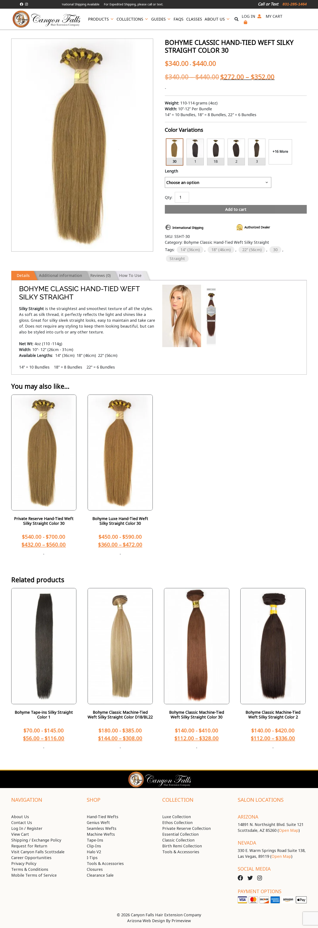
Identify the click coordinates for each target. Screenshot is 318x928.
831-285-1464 (295, 4)
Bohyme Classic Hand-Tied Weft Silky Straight (226, 242)
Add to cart (235, 209)
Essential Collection (180, 834)
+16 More (280, 151)
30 (275, 249)
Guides (158, 19)
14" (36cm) (190, 249)
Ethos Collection (177, 822)
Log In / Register (26, 828)
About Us (215, 19)
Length (171, 171)
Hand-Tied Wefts (102, 816)
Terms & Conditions (29, 869)
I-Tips (92, 857)
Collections (130, 19)
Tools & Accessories (105, 863)
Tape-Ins (95, 840)
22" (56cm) (252, 249)
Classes (194, 19)
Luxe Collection (176, 816)
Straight (177, 258)
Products (98, 19)
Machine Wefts (101, 834)
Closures (95, 869)
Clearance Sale (100, 875)
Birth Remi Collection (182, 845)
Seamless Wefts (101, 828)
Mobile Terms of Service (34, 875)
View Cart (20, 834)
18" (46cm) (221, 249)
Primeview (181, 920)
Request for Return (29, 845)
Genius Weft (98, 822)
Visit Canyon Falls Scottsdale (37, 851)
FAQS (178, 19)
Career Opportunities (31, 857)
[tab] (22, 275)
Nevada (247, 842)
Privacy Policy (23, 863)
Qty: (168, 197)
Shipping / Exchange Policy (36, 840)
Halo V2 (94, 851)
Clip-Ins (94, 845)
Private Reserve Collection (186, 828)
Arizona (248, 816)
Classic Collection (178, 840)
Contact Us (21, 822)
